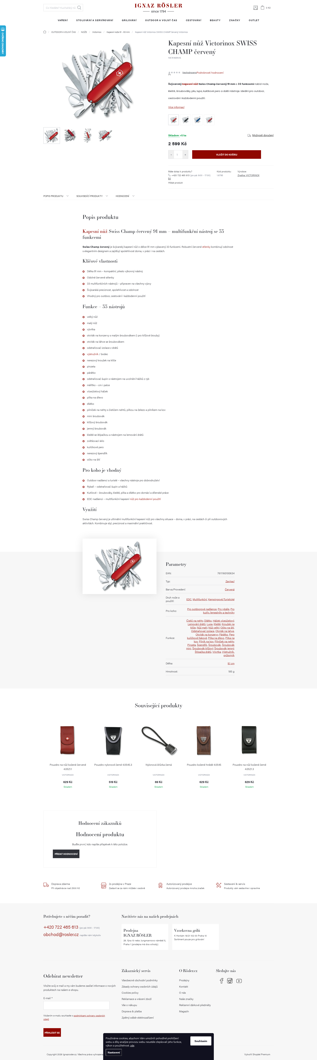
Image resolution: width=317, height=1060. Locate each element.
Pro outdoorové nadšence (202, 609)
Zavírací (230, 581)
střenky (206, 247)
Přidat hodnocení (66, 853)
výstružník (92, 354)
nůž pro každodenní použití (145, 499)
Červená (229, 589)
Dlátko (208, 620)
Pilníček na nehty (224, 641)
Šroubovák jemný (224, 648)
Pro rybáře (223, 609)
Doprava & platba (132, 1011)
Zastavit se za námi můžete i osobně (127, 886)
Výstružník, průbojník (228, 653)
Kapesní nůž (95, 231)
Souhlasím (200, 1041)
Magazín (184, 1011)
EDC (189, 599)
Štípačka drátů (203, 652)
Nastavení (114, 1052)
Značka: (248, 175)
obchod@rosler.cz (72, 934)
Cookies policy (130, 992)
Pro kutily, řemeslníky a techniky (218, 610)
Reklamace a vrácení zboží (137, 999)
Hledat (79, 7)
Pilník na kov (206, 641)
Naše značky (186, 999)
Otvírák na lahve (224, 631)
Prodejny (184, 980)
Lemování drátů (197, 624)
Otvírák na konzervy (207, 634)
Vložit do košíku (226, 154)
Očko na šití (227, 627)
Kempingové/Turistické (221, 599)
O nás (182, 992)
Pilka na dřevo (216, 638)
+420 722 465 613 (191, 175)
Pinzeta (191, 645)
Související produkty (89, 196)
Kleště (217, 624)
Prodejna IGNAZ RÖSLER (137, 933)
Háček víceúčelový (223, 620)
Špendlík (202, 645)
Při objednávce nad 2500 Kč (65, 886)
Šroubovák (214, 645)
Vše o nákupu (129, 1005)
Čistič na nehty (194, 620)
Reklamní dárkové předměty (195, 1005)
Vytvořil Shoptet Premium (257, 1054)
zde (132, 1045)
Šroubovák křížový (202, 648)
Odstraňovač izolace (202, 631)
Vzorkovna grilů (187, 930)
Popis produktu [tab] (53, 196)
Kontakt (183, 986)
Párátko (223, 634)
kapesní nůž (190, 84)
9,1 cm (231, 663)
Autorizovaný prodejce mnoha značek (185, 886)
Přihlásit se (52, 1032)
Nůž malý (202, 627)
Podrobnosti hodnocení (210, 72)
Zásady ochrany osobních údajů (140, 986)
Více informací (176, 107)
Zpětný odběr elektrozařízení (138, 1017)
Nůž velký (213, 627)
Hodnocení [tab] (122, 196)
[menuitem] (62, 20)
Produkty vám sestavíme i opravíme (242, 886)
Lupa (209, 624)
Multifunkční (200, 599)
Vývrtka (216, 652)
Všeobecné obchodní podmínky (140, 980)
